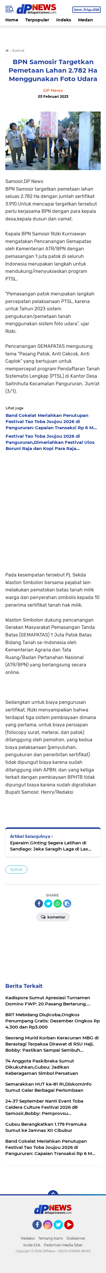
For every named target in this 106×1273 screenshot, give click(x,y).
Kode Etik (31, 1245)
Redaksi (28, 1238)
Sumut (16, 869)
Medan (85, 20)
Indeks (63, 20)
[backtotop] (53, 1195)
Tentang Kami (50, 1238)
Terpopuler (37, 20)
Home (11, 20)
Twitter (61, 1232)
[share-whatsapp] (58, 903)
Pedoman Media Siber (63, 1245)
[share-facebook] (39, 903)
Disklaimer (76, 1238)
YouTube (73, 1232)
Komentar (56, 917)
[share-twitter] (48, 903)
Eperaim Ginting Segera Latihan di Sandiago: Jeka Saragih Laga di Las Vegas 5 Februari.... (49, 846)
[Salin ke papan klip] (67, 903)
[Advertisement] (53, 509)
